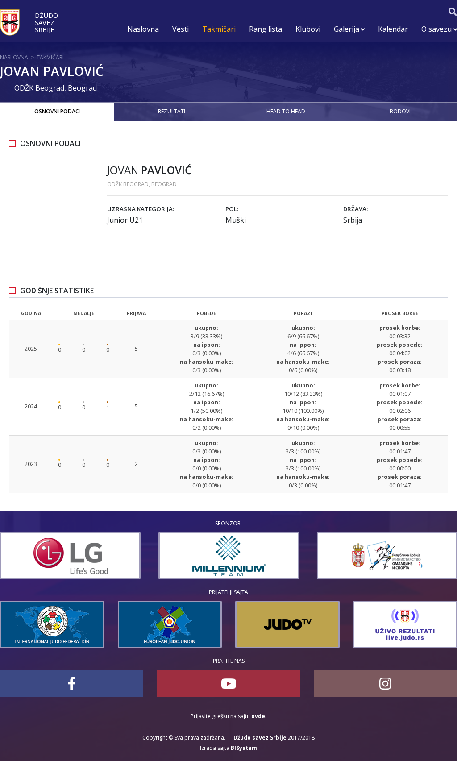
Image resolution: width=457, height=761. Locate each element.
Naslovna (143, 29)
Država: (355, 209)
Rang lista (265, 29)
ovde (258, 716)
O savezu (437, 29)
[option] (113, 555)
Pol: (231, 209)
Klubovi (307, 29)
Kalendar (393, 29)
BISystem (244, 748)
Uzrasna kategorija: (140, 209)
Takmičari (219, 29)
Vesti (180, 29)
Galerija (347, 29)
